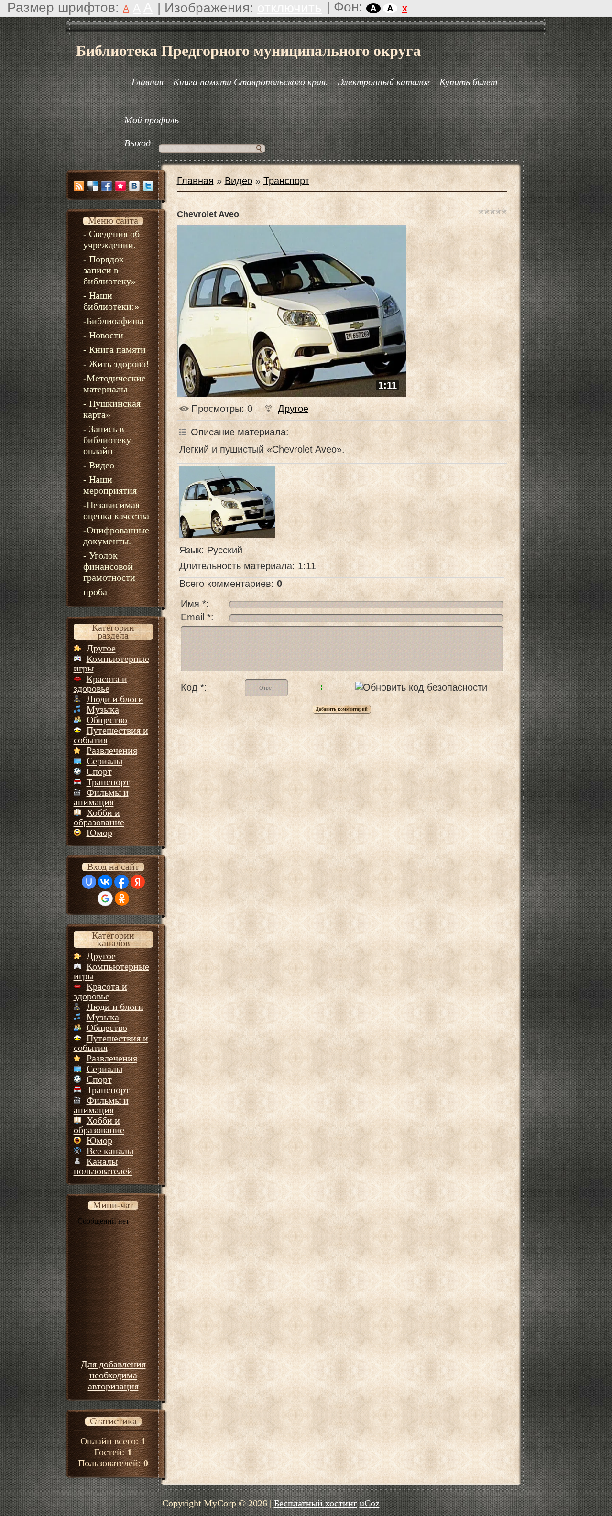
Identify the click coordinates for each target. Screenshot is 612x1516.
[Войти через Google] (105, 898)
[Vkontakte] (134, 186)
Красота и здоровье (100, 683)
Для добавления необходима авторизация (113, 1375)
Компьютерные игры (111, 663)
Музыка (103, 709)
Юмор (99, 832)
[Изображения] (227, 502)
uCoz (370, 1503)
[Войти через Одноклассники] (122, 898)
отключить (289, 7)
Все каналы (110, 1151)
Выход (137, 143)
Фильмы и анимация (101, 797)
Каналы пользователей (103, 1166)
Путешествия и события (111, 735)
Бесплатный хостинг (315, 1503)
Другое (101, 648)
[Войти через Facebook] (121, 882)
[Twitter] (148, 186)
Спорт (99, 771)
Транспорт (108, 782)
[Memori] (120, 186)
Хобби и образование (99, 817)
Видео (238, 180)
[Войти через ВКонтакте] (105, 882)
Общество (107, 720)
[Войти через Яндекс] (138, 882)
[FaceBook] (106, 186)
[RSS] (79, 186)
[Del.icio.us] (92, 186)
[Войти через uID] (89, 882)
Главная (195, 180)
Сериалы (104, 761)
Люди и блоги (115, 698)
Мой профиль (151, 120)
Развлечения (112, 750)
